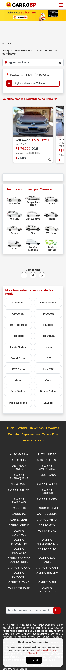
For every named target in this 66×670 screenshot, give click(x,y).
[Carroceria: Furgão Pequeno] (33, 241)
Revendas (37, 428)
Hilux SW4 (48, 369)
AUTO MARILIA (19, 454)
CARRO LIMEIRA (47, 519)
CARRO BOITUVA (19, 490)
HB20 (48, 358)
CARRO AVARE (19, 484)
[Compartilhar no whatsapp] (40, 275)
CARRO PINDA (47, 531)
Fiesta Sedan (18, 347)
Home (4, 44)
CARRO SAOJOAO (19, 567)
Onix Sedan (18, 391)
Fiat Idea (48, 324)
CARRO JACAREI (47, 508)
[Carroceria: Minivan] (14, 213)
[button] (59, 135)
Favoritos (52, 428)
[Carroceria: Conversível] (14, 198)
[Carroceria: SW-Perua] (52, 227)
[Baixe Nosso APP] (33, 15)
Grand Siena (17, 358)
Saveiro (48, 402)
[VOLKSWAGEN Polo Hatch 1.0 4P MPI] (33, 122)
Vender (22, 428)
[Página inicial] (60, 4)
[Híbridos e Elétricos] (52, 241)
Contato (13, 434)
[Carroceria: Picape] (52, 213)
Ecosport (48, 313)
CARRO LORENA (19, 525)
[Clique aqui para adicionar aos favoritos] (50, 159)
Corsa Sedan (48, 302)
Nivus (17, 380)
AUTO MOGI (19, 460)
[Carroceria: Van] (14, 243)
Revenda (44, 74)
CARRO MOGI (47, 525)
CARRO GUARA (47, 499)
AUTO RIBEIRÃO (47, 460)
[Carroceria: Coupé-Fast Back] (33, 197)
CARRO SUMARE (47, 573)
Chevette (17, 302)
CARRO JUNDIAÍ (47, 514)
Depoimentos (30, 434)
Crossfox (18, 313)
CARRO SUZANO (18, 582)
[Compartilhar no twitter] (31, 275)
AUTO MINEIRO (47, 454)
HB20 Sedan (18, 369)
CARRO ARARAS (47, 475)
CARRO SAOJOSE (47, 567)
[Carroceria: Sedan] (14, 227)
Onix (48, 380)
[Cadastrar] (57, 610)
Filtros (28, 74)
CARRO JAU (19, 514)
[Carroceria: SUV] (33, 227)
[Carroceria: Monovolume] (33, 213)
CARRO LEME (19, 519)
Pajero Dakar (48, 391)
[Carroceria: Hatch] (52, 198)
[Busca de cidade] (60, 63)
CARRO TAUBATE (19, 588)
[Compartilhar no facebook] (24, 275)
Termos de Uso (33, 440)
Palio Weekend (18, 402)
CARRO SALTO (47, 549)
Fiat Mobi (18, 336)
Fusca (48, 347)
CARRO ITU (19, 508)
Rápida (14, 74)
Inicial (11, 428)
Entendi (34, 660)
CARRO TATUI (47, 582)
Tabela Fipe (50, 434)
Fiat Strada (48, 336)
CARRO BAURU (47, 484)
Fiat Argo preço (18, 324)
